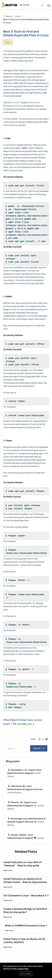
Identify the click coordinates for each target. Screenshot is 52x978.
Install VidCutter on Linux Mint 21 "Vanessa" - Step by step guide (22, 864)
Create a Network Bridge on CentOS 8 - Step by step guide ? (25, 910)
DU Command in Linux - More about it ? (26, 895)
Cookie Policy (23, 968)
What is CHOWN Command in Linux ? (26, 925)
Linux (17, 16)
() (26, 5)
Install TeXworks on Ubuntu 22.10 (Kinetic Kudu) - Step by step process (25, 880)
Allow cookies (26, 974)
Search (37, 748)
